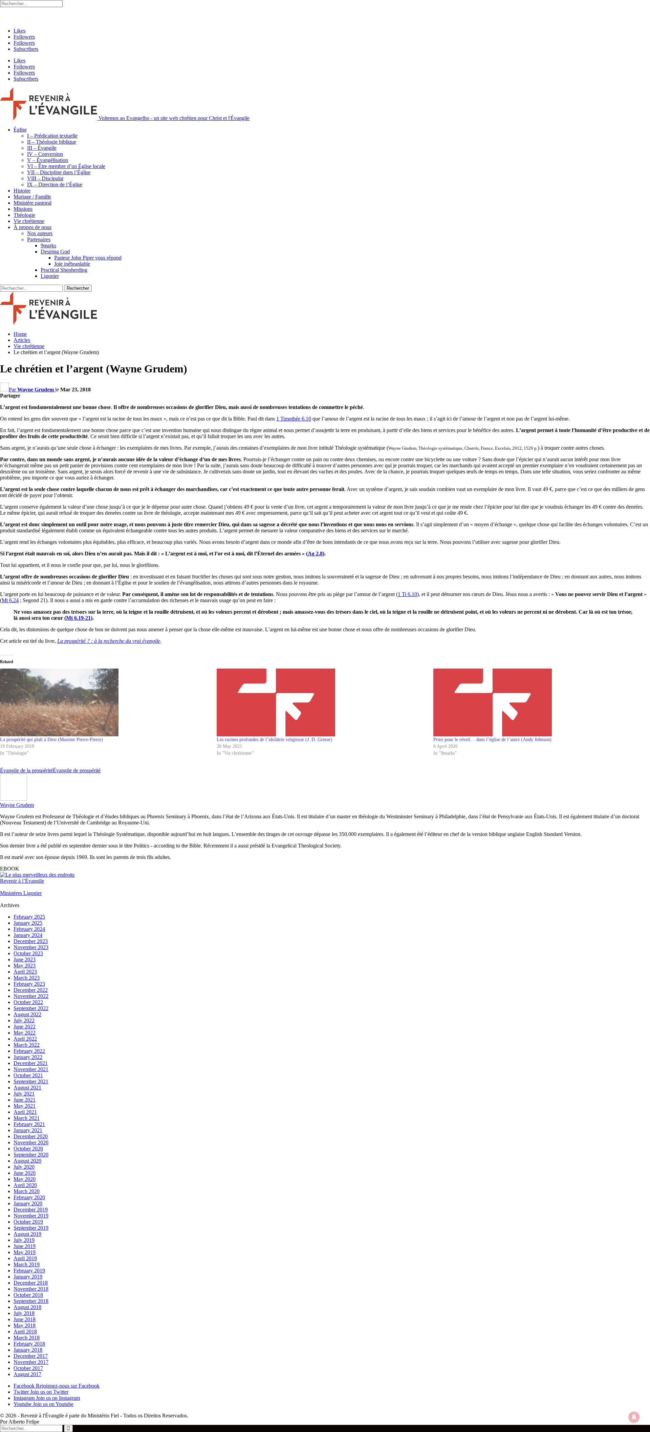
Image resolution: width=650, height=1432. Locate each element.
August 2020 (27, 1161)
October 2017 (28, 1368)
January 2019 (28, 1277)
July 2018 (24, 1313)
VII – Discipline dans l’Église (58, 172)
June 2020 (25, 1173)
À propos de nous (32, 227)
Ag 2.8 (315, 553)
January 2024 (28, 935)
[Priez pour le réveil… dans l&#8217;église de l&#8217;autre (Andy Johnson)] (538, 702)
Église (20, 129)
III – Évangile (42, 148)
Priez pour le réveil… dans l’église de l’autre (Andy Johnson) (492, 739)
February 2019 (29, 1270)
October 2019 (28, 1222)
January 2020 (28, 1203)
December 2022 (31, 990)
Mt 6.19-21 (78, 618)
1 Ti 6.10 (407, 594)
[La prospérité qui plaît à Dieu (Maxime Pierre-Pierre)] (105, 702)
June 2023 (25, 959)
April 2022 (25, 1039)
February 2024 (29, 929)
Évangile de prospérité (77, 770)
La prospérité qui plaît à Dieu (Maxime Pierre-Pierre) (51, 739)
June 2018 (25, 1319)
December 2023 (31, 941)
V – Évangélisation (47, 160)
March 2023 (27, 978)
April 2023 (25, 972)
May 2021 (25, 1106)
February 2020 (29, 1197)
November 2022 (31, 996)
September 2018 (31, 1301)
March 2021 (27, 1118)
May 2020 (25, 1179)
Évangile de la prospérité (26, 770)
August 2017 (27, 1374)
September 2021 (31, 1081)
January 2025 (28, 923)
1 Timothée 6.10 (293, 419)
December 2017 (31, 1356)
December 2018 (31, 1283)
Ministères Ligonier (21, 893)
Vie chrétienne (29, 221)
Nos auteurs (39, 233)
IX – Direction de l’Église (54, 184)
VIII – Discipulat (45, 178)
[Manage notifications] (634, 1417)
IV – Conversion (45, 154)
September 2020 (31, 1155)
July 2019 (24, 1240)
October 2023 (28, 953)
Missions (23, 209)
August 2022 (27, 1014)
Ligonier (50, 276)
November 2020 (31, 1142)
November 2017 (31, 1362)
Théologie (24, 215)
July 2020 (24, 1167)
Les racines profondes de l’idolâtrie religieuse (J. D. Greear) (274, 739)
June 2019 (25, 1246)
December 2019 (31, 1209)
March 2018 (27, 1338)
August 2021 (27, 1087)
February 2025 (29, 917)
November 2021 (31, 1069)
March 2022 (27, 1045)
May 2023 (25, 965)
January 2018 (28, 1350)
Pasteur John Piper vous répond (88, 258)
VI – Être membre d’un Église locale (66, 166)
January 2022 (28, 1057)
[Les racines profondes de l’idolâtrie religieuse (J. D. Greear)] (322, 702)
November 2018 (31, 1289)
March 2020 (27, 1191)
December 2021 (31, 1063)
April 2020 (25, 1185)
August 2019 (27, 1234)
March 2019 (27, 1264)
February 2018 (29, 1344)
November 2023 (31, 947)
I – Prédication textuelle (52, 136)
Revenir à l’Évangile (22, 881)
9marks (48, 245)
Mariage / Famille (32, 197)
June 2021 (25, 1100)
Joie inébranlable (72, 264)
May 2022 (25, 1033)
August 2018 (27, 1307)
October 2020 (28, 1148)
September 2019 (31, 1228)
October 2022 (28, 1002)
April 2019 (25, 1258)
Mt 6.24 (10, 600)
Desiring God (55, 251)
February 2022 (29, 1051)
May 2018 (25, 1325)
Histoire (22, 190)
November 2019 (31, 1216)
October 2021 (28, 1075)
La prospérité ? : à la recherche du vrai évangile (108, 641)
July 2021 (24, 1094)
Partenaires (38, 239)
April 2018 (25, 1331)
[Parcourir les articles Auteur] (13, 799)
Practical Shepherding (64, 270)
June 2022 (25, 1026)
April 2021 (25, 1112)
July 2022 (24, 1020)
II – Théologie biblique (51, 142)
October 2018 (28, 1295)
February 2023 (29, 984)
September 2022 (31, 1008)
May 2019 (25, 1252)
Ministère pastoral (32, 203)
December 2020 (31, 1136)
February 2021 (29, 1124)
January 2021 (28, 1130)
